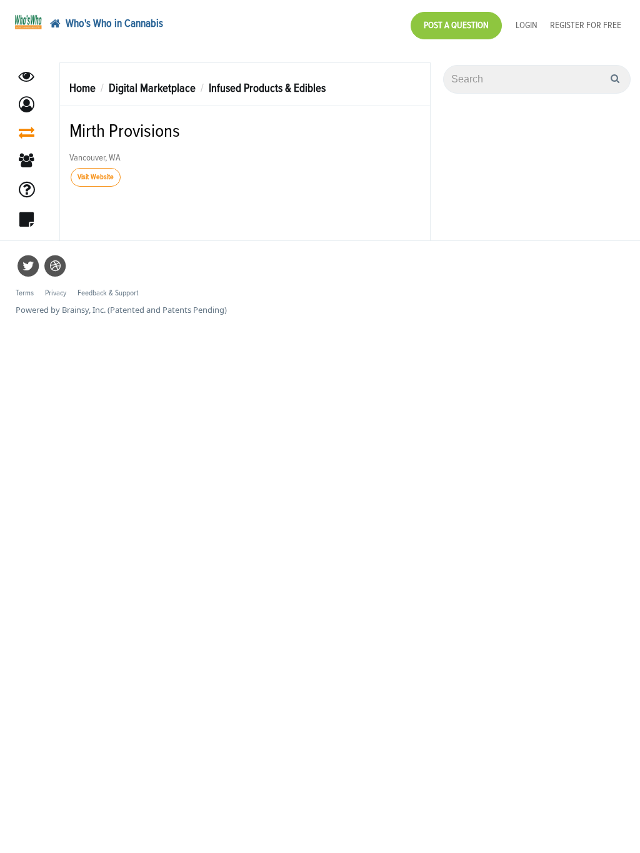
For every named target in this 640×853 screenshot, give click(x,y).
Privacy (55, 293)
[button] (26, 105)
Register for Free (585, 25)
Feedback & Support (108, 293)
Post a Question (456, 25)
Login (527, 25)
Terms (25, 293)
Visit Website (96, 177)
